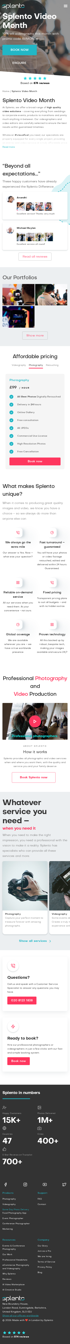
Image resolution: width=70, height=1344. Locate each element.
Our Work (7, 1254)
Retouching (52, 365)
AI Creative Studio (11, 1290)
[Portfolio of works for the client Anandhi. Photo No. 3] (39, 210)
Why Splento (9, 1274)
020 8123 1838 (22, 1000)
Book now (20, 50)
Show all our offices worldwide (20, 1316)
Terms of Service (46, 1262)
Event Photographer (12, 1218)
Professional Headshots (15, 1260)
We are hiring (44, 1256)
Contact (42, 1204)
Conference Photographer (16, 1224)
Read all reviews (35, 256)
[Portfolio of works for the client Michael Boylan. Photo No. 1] (21, 240)
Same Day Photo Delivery (15, 1209)
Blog (40, 1272)
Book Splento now (34, 777)
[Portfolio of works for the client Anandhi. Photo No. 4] (49, 210)
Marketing (7, 1229)
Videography (19, 365)
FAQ (40, 1199)
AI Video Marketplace (13, 1285)
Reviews (6, 1279)
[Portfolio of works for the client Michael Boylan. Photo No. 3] (39, 240)
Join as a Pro (44, 1251)
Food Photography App (14, 1213)
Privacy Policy (45, 1267)
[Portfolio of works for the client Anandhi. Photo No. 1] (21, 210)
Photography (36, 365)
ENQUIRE (19, 63)
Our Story (43, 1246)
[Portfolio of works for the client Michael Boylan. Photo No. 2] (30, 240)
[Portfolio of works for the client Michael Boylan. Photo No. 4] (49, 240)
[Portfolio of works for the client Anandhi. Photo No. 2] (30, 210)
